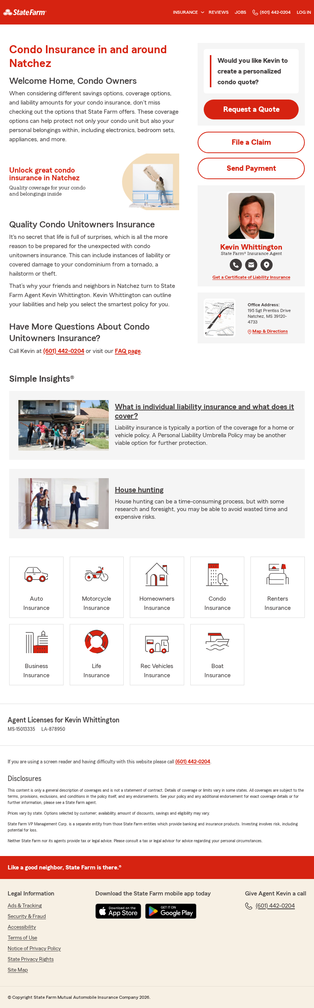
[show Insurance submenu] (201, 12)
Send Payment (251, 168)
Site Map (18, 970)
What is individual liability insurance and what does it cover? (204, 411)
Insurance (185, 12)
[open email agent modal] (251, 266)
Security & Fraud (27, 916)
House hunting (139, 490)
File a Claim (251, 142)
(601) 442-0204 (275, 12)
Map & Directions (270, 331)
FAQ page (128, 351)
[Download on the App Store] (118, 911)
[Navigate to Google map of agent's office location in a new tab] (266, 265)
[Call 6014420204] (236, 265)
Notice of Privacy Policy (34, 948)
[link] (25, 12)
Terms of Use (22, 938)
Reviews (219, 12)
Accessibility (22, 927)
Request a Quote (251, 109)
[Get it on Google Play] (170, 911)
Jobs (240, 12)
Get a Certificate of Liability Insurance (251, 277)
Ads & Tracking (25, 905)
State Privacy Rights (31, 959)
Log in (304, 12)
